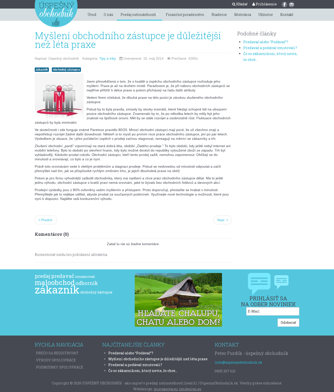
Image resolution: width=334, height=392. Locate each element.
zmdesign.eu (190, 389)
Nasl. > (222, 220)
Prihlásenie (266, 4)
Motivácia (242, 14)
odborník (87, 283)
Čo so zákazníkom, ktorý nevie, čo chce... (143, 370)
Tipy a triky (107, 58)
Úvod (92, 14)
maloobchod (55, 282)
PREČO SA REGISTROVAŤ (57, 353)
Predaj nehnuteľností (138, 14)
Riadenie (219, 14)
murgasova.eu (166, 389)
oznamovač (85, 276)
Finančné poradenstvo (185, 14)
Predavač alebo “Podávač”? (265, 42)
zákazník (42, 69)
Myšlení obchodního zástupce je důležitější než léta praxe (128, 39)
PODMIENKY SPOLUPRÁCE (59, 367)
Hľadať (241, 4)
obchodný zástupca (66, 69)
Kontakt (286, 14)
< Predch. (45, 220)
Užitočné (265, 14)
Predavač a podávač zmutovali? (270, 47)
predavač (62, 275)
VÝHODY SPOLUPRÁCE (56, 360)
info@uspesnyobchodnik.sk (238, 362)
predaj (42, 275)
